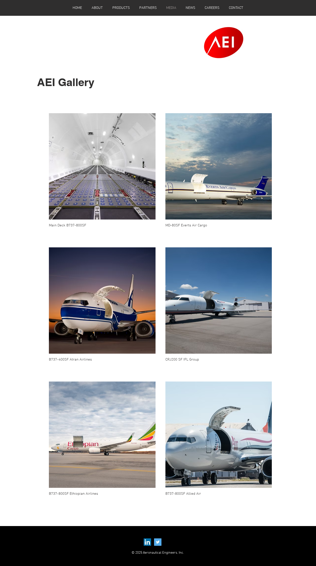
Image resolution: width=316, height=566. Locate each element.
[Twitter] (157, 542)
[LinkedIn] (147, 542)
